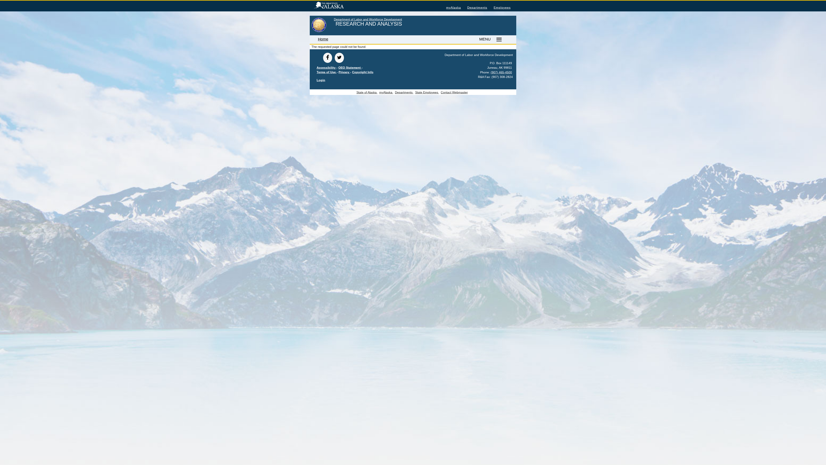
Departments (477, 7)
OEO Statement (350, 67)
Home (323, 39)
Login (321, 80)
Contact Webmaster (454, 92)
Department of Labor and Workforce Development (368, 19)
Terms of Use (327, 72)
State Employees (427, 92)
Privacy (344, 72)
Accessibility (326, 67)
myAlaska (453, 7)
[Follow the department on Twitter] (339, 58)
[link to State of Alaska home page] (318, 31)
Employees (502, 7)
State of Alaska (336, 6)
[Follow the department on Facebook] (327, 58)
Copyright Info (362, 72)
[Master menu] (498, 39)
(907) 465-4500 (501, 72)
